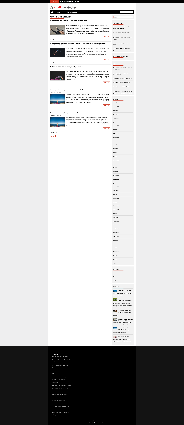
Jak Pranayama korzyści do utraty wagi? (60, 366)
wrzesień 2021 (116, 186)
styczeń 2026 (116, 102)
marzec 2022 (116, 163)
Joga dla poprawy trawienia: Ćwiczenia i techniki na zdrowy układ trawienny (61, 406)
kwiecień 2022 (116, 160)
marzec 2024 (116, 133)
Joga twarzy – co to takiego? (124, 310)
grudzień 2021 (116, 175)
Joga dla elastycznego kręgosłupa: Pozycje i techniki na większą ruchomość (61, 379)
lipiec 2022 (115, 148)
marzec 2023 (116, 141)
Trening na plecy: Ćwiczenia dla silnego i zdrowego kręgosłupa (60, 393)
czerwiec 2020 (116, 244)
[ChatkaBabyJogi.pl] (52, 12)
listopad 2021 (116, 179)
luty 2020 (115, 259)
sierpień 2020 (116, 236)
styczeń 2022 (116, 171)
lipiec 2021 (115, 194)
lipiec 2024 (115, 129)
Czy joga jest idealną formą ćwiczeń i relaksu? (65, 113)
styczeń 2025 (116, 118)
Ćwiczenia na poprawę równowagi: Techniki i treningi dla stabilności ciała (123, 300)
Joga (55, 109)
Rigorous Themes (101, 422)
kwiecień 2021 (116, 205)
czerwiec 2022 (116, 152)
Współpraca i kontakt (71, 12)
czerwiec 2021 (116, 198)
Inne (114, 276)
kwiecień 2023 (116, 137)
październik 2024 (116, 122)
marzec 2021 (116, 209)
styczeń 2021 (116, 217)
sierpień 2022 (116, 144)
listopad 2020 (116, 225)
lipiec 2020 (115, 240)
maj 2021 (115, 202)
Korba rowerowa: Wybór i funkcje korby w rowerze (66, 67)
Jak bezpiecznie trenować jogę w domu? (60, 372)
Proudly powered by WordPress (85, 422)
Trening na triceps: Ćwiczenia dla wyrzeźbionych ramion (68, 21)
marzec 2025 (116, 114)
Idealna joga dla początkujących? (60, 388)
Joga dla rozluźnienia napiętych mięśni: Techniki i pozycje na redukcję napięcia (61, 359)
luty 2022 (115, 167)
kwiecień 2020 (116, 251)
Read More (106, 36)
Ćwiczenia (56, 39)
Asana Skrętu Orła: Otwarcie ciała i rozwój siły (122, 78)
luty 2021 (115, 213)
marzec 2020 (116, 255)
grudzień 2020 (116, 221)
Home (58, 12)
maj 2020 (115, 247)
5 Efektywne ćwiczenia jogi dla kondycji (121, 82)
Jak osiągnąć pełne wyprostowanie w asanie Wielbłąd (67, 90)
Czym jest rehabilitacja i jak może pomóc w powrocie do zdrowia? (76, 1)
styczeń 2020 (116, 263)
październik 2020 (116, 228)
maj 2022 (115, 156)
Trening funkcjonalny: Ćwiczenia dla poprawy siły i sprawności (61, 399)
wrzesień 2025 (116, 106)
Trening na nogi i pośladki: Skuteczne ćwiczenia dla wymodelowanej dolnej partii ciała (78, 44)
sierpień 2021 (116, 190)
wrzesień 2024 (116, 125)
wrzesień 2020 (116, 232)
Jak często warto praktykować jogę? (61, 385)
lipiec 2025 (115, 110)
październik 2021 (116, 183)
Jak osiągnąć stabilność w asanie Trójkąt (60, 414)
